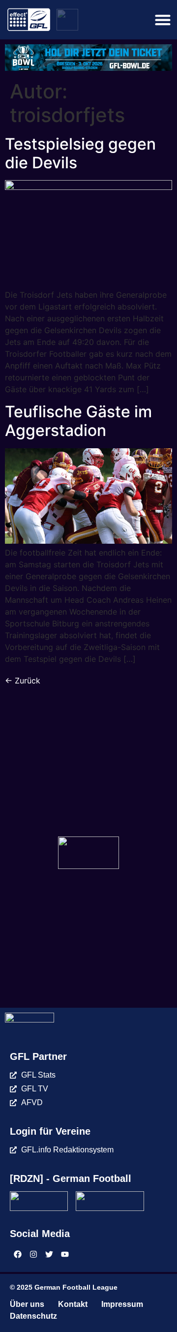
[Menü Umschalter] (162, 19)
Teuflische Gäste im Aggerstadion (78, 421)
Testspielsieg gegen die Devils (80, 153)
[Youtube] (65, 1254)
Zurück (22, 680)
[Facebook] (18, 1254)
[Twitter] (49, 1254)
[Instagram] (33, 1254)
